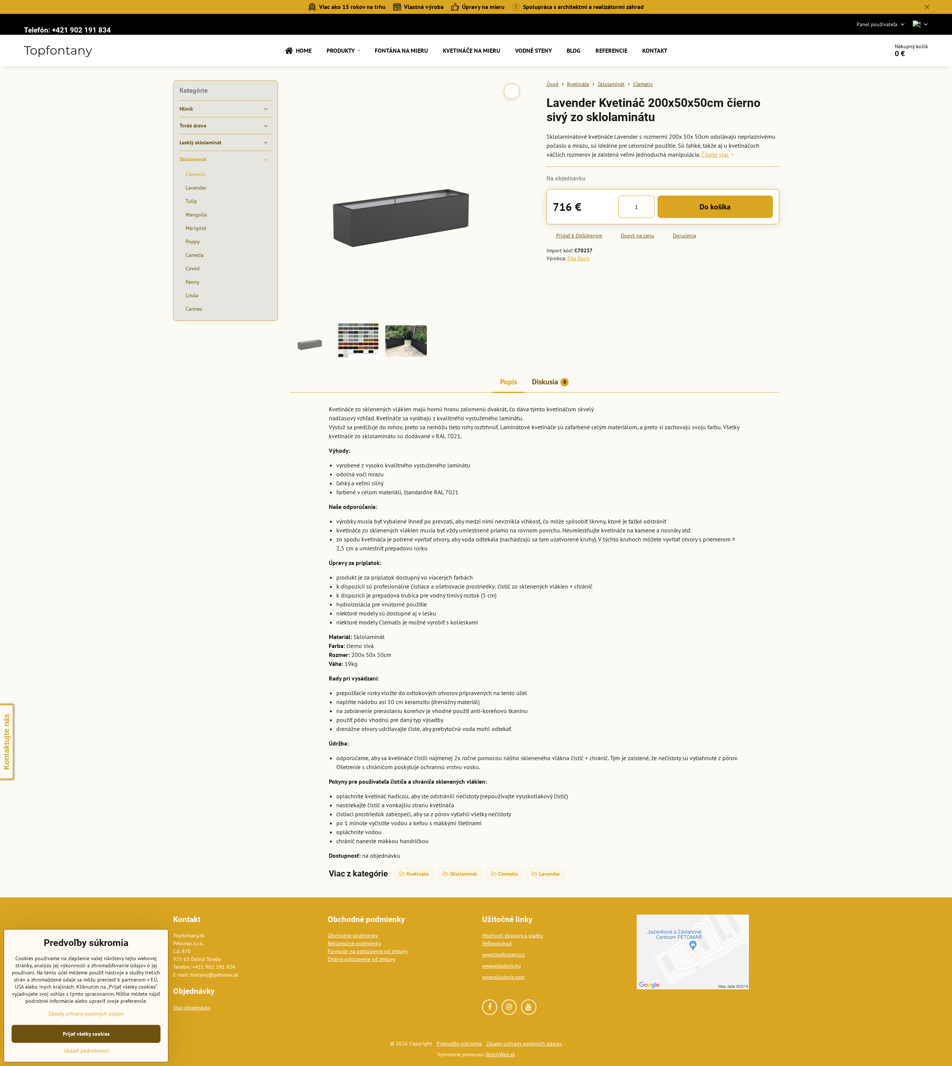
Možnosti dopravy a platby (512, 935)
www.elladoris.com (503, 977)
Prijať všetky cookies (86, 1033)
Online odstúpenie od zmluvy (361, 959)
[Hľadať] (862, 50)
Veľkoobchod (497, 943)
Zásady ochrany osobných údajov (524, 1043)
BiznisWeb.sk (500, 1054)
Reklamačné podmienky (354, 943)
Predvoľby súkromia (459, 1043)
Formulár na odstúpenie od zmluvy (368, 951)
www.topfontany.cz (503, 954)
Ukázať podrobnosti (86, 1050)
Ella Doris (578, 258)
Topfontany (58, 50)
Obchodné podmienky (353, 935)
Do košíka (715, 207)
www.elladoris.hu (501, 965)
